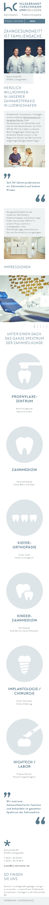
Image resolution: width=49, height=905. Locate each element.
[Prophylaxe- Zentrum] (24, 371)
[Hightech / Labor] (24, 737)
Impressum (10, 901)
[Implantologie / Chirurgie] (24, 664)
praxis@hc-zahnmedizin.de (17, 866)
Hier (21, 230)
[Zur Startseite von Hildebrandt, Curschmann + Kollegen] (22, 9)
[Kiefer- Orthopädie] (24, 517)
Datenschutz (26, 901)
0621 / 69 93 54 (14, 21)
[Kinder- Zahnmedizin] (24, 591)
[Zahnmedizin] (24, 444)
